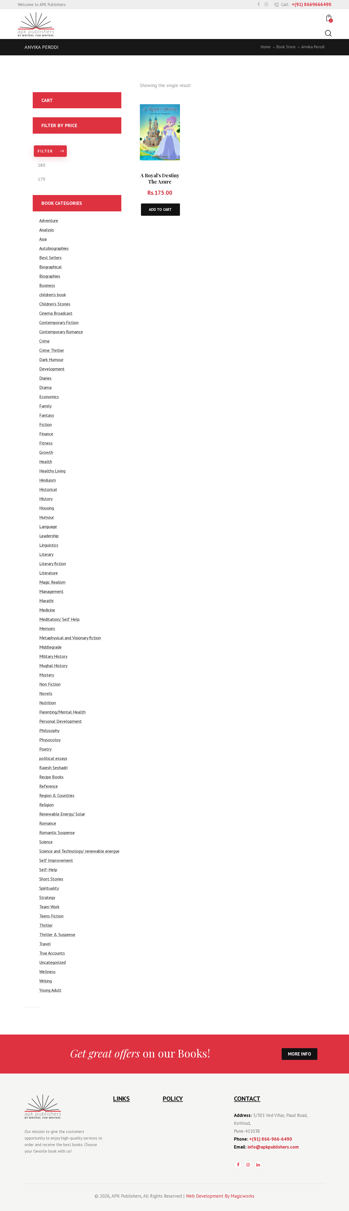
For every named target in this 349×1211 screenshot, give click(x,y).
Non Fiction (50, 684)
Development (52, 368)
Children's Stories (54, 304)
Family (45, 406)
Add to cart (160, 209)
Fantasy (46, 415)
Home (265, 46)
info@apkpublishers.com (273, 1147)
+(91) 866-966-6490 (270, 1139)
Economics (49, 396)
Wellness (47, 971)
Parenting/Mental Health (62, 712)
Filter (45, 151)
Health (45, 461)
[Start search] (327, 33)
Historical (48, 489)
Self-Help (48, 869)
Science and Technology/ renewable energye (79, 851)
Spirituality (49, 888)
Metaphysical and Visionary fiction (70, 637)
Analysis (46, 229)
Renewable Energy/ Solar (62, 814)
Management (51, 591)
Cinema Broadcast (56, 313)
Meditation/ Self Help (59, 619)
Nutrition (47, 702)
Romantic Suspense (57, 832)
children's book (52, 294)
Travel (45, 943)
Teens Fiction (51, 916)
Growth (46, 452)
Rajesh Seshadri (53, 767)
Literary (46, 554)
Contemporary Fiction (59, 322)
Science (46, 841)
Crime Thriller (51, 350)
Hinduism (47, 480)
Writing (45, 981)
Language (48, 526)
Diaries (45, 378)
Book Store (286, 46)
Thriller (46, 925)
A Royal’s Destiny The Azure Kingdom (159, 181)
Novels (45, 693)
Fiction (45, 424)
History (46, 498)
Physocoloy (50, 739)
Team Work (49, 906)
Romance (47, 823)
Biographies (49, 276)
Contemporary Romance (61, 331)
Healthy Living (52, 470)
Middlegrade (50, 647)
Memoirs (47, 628)
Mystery (46, 675)
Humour (46, 517)
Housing (46, 508)
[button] (169, 114)
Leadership (49, 535)
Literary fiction (52, 563)
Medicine (47, 610)
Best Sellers (50, 257)
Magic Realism (52, 582)
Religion (46, 804)
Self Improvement (56, 860)
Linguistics (48, 545)
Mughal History (53, 665)
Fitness (46, 443)
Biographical (50, 266)
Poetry (45, 749)
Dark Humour (51, 359)
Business (47, 285)
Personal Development (60, 721)
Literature (48, 572)
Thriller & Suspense (57, 934)
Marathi (46, 600)
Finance (46, 433)
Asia (43, 239)
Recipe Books (51, 777)
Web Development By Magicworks (220, 1196)
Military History (53, 656)
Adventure (48, 220)
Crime (44, 341)
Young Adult (50, 990)
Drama (45, 387)
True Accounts (52, 953)
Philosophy (49, 730)
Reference (48, 786)
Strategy (47, 897)
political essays (53, 758)
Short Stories (51, 879)
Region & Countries (56, 795)
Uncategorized (52, 962)
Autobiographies (54, 248)
